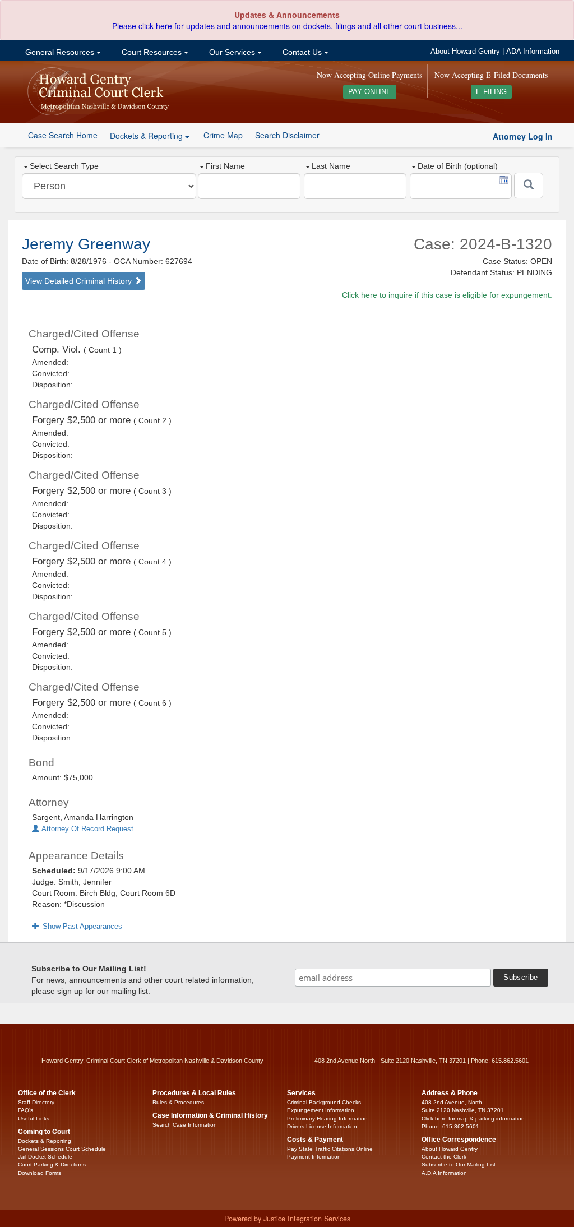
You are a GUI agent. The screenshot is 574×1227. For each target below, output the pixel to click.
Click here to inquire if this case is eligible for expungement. (447, 294)
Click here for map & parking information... (476, 1118)
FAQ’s (25, 1110)
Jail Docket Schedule (45, 1157)
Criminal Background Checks (324, 1102)
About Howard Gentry (465, 51)
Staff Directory (36, 1102)
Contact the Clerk (444, 1157)
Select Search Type (64, 165)
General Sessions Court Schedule (62, 1149)
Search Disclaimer (287, 135)
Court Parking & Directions (52, 1164)
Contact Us (302, 52)
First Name (225, 165)
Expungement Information (320, 1110)
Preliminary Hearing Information (327, 1118)
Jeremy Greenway (86, 244)
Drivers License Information (322, 1126)
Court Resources (151, 52)
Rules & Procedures (178, 1102)
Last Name (331, 165)
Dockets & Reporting (44, 1141)
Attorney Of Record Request (86, 829)
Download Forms (39, 1173)
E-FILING (491, 92)
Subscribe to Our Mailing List (459, 1164)
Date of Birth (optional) (458, 165)
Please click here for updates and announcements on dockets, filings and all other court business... (287, 25)
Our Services (232, 52)
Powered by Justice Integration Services (287, 1219)
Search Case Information (184, 1125)
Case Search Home (63, 135)
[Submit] (528, 185)
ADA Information (532, 51)
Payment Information (314, 1157)
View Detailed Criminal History (79, 280)
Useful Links (33, 1118)
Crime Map (223, 135)
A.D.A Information (444, 1173)
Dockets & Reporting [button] (147, 135)
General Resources (59, 52)
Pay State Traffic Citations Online (330, 1149)
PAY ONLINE (369, 92)
